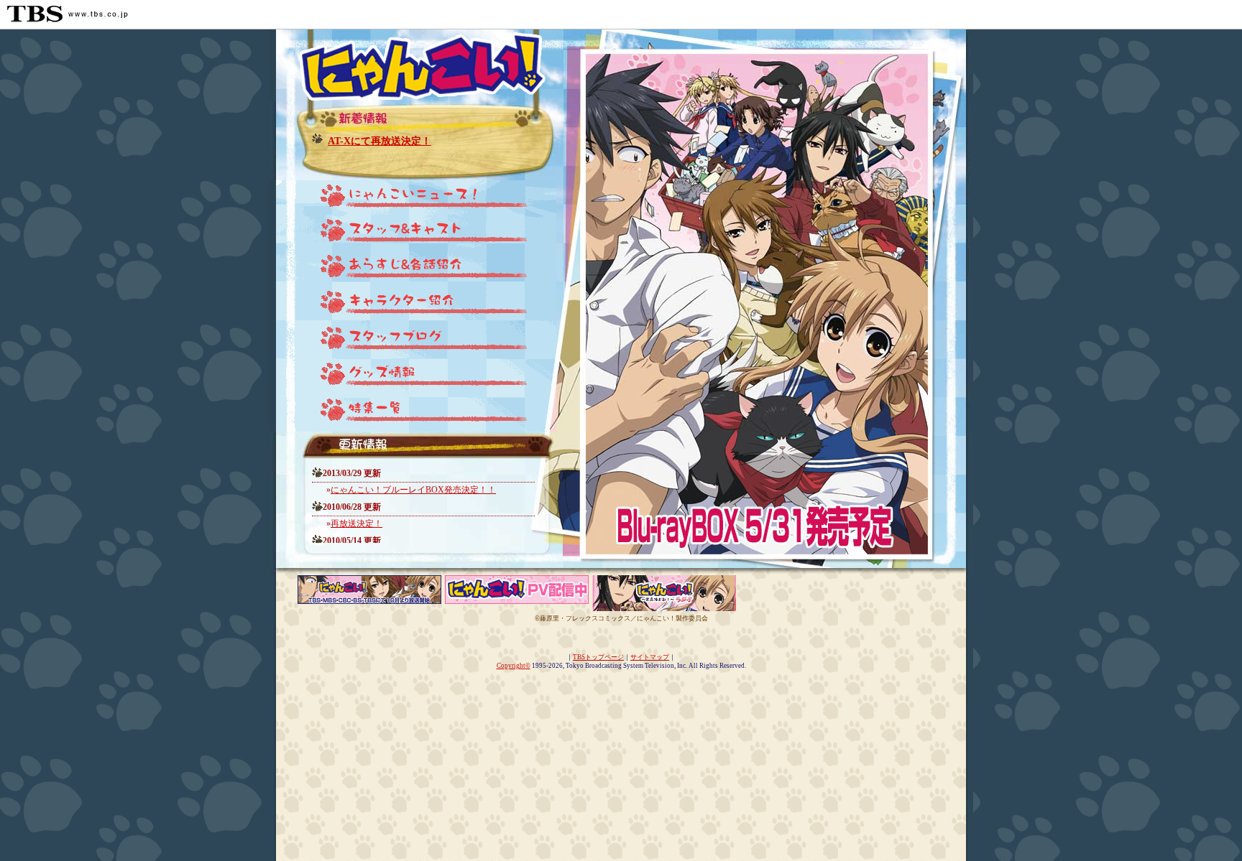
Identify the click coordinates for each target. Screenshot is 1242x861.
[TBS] (67, 14)
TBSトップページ (598, 657)
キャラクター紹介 (412, 306)
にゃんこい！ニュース (412, 198)
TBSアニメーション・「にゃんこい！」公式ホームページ (412, 65)
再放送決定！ (356, 523)
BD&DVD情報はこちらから (764, 503)
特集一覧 (412, 414)
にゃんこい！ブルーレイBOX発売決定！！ (413, 489)
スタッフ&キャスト (412, 234)
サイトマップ (649, 657)
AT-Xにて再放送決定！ (379, 140)
